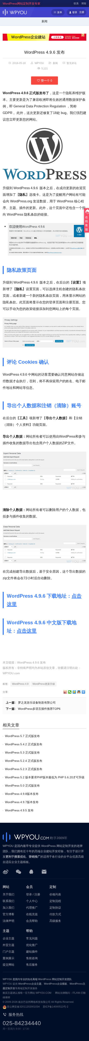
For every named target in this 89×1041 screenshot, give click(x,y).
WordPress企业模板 (55, 983)
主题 (6, 931)
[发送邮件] (44, 871)
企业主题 (8, 938)
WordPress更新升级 (43, 684)
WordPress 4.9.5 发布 (19, 810)
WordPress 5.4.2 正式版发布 (23, 744)
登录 (29, 894)
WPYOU (7, 979)
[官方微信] (18, 871)
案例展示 (8, 958)
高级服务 (55, 920)
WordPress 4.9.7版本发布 (21, 802)
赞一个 (46, 80)
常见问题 (32, 938)
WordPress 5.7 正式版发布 (22, 736)
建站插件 (32, 951)
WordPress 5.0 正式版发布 (22, 785)
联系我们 (8, 901)
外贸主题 (8, 945)
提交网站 (8, 964)
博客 (83, 3)
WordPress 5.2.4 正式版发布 (23, 760)
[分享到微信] (70, 692)
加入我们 (8, 907)
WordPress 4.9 (20, 684)
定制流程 (55, 901)
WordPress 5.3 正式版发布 (22, 752)
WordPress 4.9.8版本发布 (21, 793)
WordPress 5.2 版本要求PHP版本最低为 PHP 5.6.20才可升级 (44, 777)
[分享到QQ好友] (79, 692)
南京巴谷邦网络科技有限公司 (34, 1002)
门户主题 (8, 951)
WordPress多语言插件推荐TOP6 (39, 708)
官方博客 (8, 914)
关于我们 (8, 894)
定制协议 (55, 907)
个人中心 (32, 901)
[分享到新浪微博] (65, 692)
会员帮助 (32, 920)
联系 (76, 3)
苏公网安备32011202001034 (23, 1006)
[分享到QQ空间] (74, 692)
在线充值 (32, 914)
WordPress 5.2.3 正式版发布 (23, 769)
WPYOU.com (11, 673)
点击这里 (27, 631)
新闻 (44, 21)
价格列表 (55, 894)
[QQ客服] (31, 871)
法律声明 (8, 920)
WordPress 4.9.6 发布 (44, 52)
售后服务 (32, 964)
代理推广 (32, 907)
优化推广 (32, 945)
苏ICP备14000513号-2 (55, 1006)
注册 (37, 894)
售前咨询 (32, 958)
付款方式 (55, 914)
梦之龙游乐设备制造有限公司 (37, 702)
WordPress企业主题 (29, 983)
